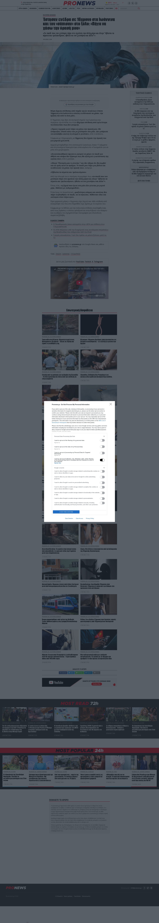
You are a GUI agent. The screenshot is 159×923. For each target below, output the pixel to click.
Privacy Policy (90, 518)
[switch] (102, 440)
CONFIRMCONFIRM (66, 512)
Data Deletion (69, 518)
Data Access (79, 518)
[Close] (111, 404)
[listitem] (79, 436)
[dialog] (79, 461)
